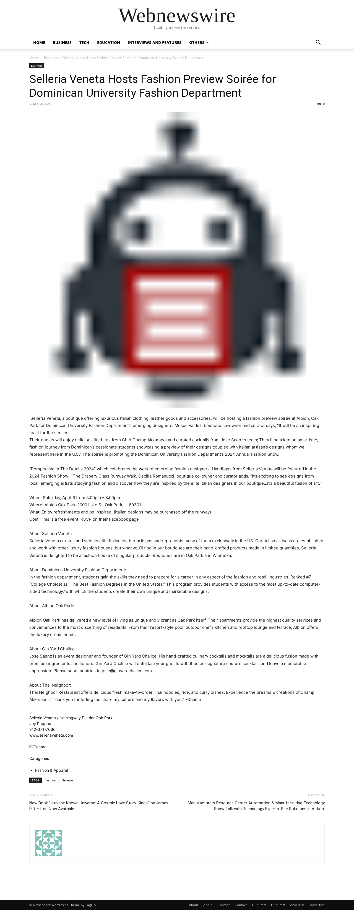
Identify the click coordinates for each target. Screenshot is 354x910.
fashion (50, 780)
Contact (224, 905)
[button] (318, 43)
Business (62, 42)
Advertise (297, 905)
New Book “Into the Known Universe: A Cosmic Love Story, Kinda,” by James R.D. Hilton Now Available (98, 806)
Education (108, 42)
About (193, 905)
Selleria (67, 780)
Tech (84, 42)
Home (39, 42)
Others (196, 42)
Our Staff (259, 905)
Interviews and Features (154, 42)
